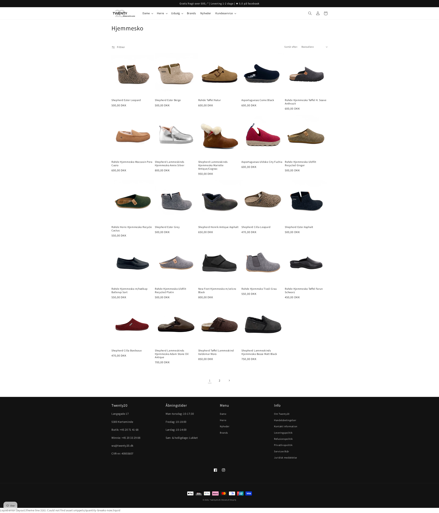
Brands (224, 432)
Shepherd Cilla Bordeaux (126, 350)
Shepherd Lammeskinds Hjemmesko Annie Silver (169, 163)
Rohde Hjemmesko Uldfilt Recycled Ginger (300, 163)
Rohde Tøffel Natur (209, 100)
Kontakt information (285, 426)
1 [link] (210, 380)
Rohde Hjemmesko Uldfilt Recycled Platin (170, 290)
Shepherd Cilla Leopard (255, 227)
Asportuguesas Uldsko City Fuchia (261, 161)
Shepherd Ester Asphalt (299, 227)
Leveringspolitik (283, 432)
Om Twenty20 (281, 413)
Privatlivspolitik (283, 445)
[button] (147, 13)
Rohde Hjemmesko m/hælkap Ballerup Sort (129, 290)
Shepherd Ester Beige (168, 100)
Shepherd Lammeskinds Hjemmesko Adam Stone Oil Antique (172, 354)
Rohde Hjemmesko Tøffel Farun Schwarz (304, 290)
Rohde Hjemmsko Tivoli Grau (259, 288)
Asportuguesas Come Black (257, 100)
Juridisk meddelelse (285, 457)
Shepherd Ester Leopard (126, 100)
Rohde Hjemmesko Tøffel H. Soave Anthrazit (305, 101)
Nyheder (224, 426)
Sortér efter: (291, 46)
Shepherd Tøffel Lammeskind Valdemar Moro (216, 352)
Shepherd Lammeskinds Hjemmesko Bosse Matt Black (259, 352)
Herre (223, 420)
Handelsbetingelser (285, 420)
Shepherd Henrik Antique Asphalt (218, 227)
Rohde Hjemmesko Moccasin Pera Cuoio (131, 163)
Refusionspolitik (283, 438)
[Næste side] (229, 380)
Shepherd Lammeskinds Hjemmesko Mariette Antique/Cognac (213, 165)
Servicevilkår (281, 451)
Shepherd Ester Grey (167, 227)
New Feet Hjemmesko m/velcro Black (217, 290)
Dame (223, 413)
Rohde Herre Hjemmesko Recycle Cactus (131, 228)
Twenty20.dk (215, 500)
